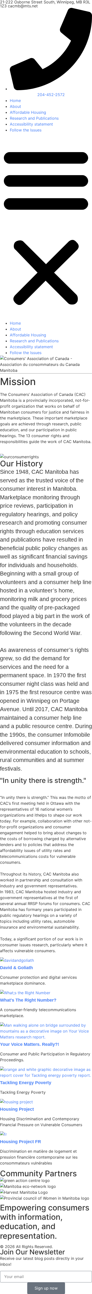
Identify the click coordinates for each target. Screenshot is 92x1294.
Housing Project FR (20, 1141)
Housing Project (17, 1109)
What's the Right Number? (28, 1000)
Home (15, 100)
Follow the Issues (25, 130)
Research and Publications (34, 118)
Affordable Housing (28, 112)
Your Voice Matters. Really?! (29, 1044)
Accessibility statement (31, 124)
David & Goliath (16, 967)
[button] (46, 226)
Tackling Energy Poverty (25, 1082)
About (15, 106)
